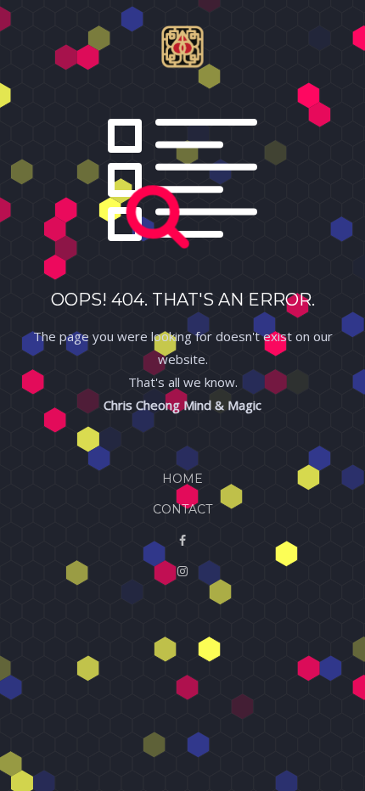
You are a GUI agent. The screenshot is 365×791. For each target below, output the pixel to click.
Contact (182, 509)
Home (182, 478)
